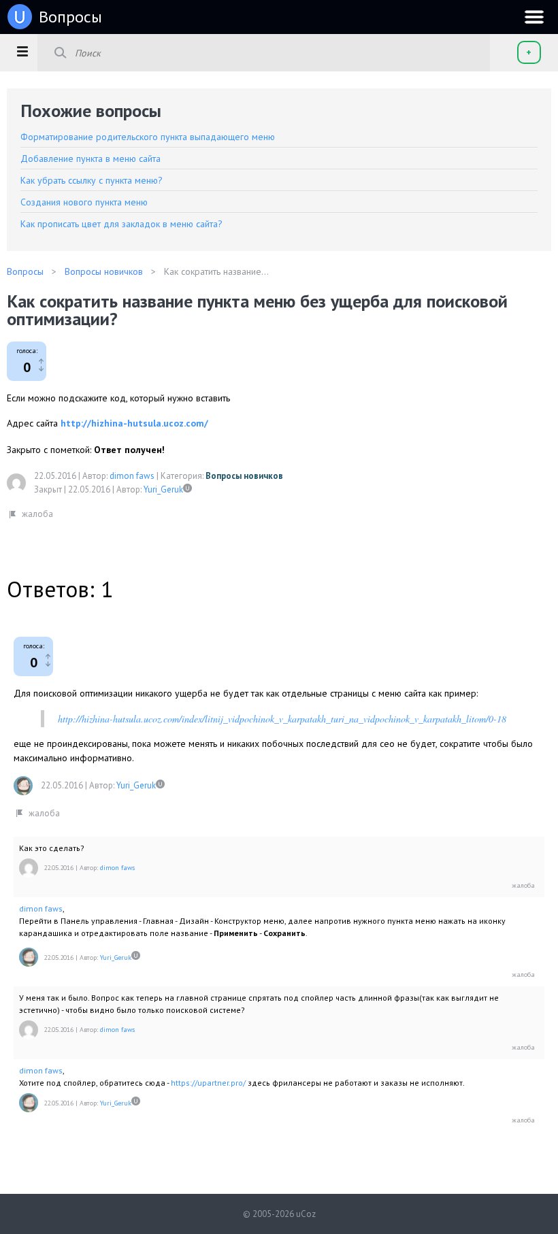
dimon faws (132, 476)
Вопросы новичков (244, 476)
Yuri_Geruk (163, 489)
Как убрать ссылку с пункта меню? (91, 180)
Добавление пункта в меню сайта (90, 158)
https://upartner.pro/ (208, 1083)
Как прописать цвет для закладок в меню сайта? (121, 224)
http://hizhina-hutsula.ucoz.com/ (134, 423)
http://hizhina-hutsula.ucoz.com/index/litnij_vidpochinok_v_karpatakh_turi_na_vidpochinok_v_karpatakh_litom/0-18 (282, 718)
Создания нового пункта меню (84, 202)
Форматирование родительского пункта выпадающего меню (147, 137)
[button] (22, 51)
